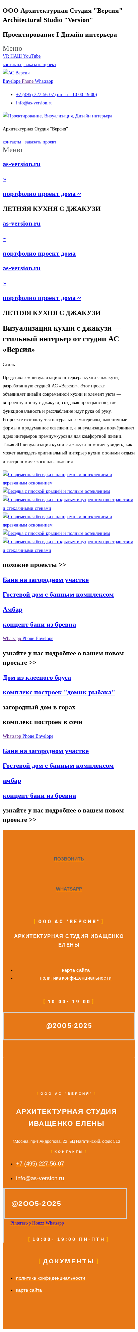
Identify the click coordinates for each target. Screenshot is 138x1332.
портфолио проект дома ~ (42, 193)
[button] (69, 48)
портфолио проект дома (39, 253)
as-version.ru (22, 164)
